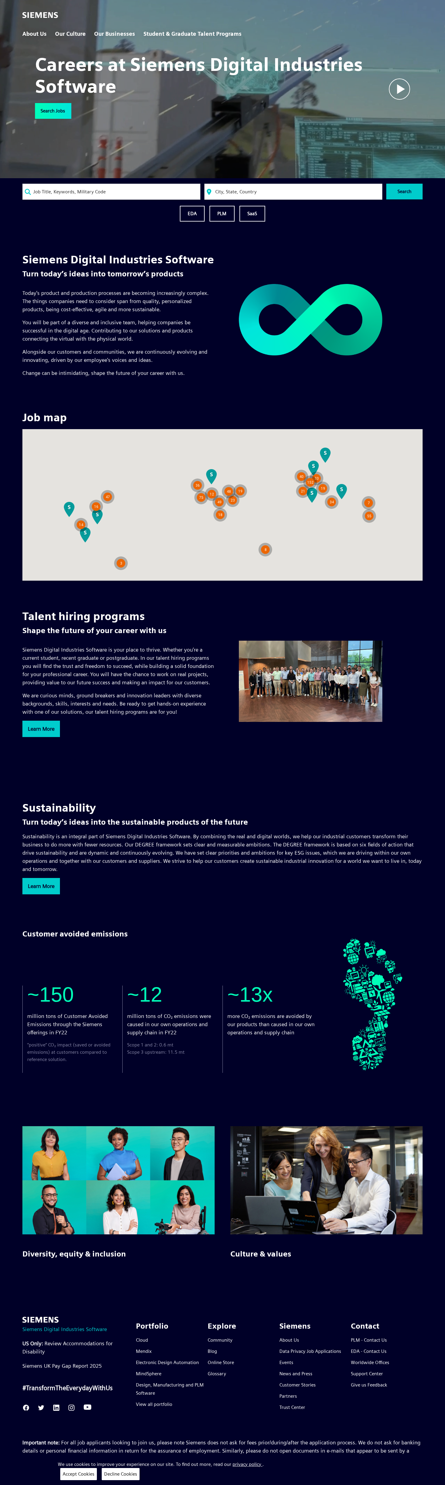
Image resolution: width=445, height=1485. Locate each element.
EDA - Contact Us (369, 1351)
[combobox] (111, 192)
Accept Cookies (78, 1474)
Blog (212, 1351)
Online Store (221, 1362)
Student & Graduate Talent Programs (192, 34)
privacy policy (247, 1464)
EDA (192, 213)
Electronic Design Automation (167, 1362)
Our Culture (70, 34)
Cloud (142, 1340)
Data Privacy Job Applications (310, 1351)
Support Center (367, 1374)
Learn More (41, 729)
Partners (288, 1396)
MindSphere (148, 1374)
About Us (34, 34)
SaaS (252, 213)
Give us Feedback (369, 1385)
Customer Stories (297, 1385)
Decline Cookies (120, 1474)
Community (220, 1340)
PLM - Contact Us (369, 1340)
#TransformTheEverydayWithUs (67, 1388)
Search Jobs (53, 111)
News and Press (295, 1374)
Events (286, 1362)
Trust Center (292, 1407)
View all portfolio (154, 1404)
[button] (265, 549)
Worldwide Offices (370, 1362)
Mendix (144, 1351)
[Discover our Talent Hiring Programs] (311, 720)
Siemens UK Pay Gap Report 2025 (62, 1366)
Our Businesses (114, 34)
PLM (222, 213)
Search (404, 191)
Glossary (217, 1374)
